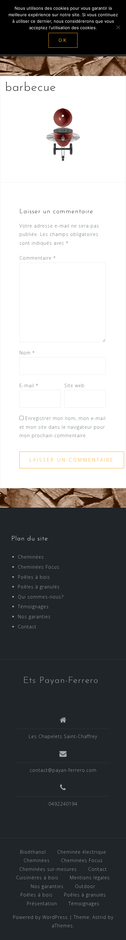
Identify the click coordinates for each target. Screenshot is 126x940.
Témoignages (33, 606)
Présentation (42, 903)
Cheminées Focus (38, 567)
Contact (27, 627)
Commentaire (37, 258)
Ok (63, 40)
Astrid (99, 917)
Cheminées (31, 557)
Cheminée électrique (81, 852)
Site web (74, 385)
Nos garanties (34, 616)
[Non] (118, 27)
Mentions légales (90, 877)
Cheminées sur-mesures (48, 869)
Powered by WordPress (40, 917)
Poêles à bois (34, 577)
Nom (27, 353)
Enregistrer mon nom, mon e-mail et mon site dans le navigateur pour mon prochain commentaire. (62, 427)
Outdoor (85, 886)
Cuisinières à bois (37, 877)
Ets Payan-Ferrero (60, 680)
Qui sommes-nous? (41, 597)
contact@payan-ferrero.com (63, 770)
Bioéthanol (33, 852)
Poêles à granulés (39, 587)
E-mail (28, 385)
